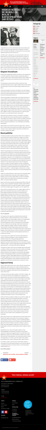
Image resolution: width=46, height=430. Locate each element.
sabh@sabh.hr (4, 397)
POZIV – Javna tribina (35, 46)
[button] (10, 6)
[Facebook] (2, 412)
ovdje (9, 346)
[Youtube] (5, 412)
